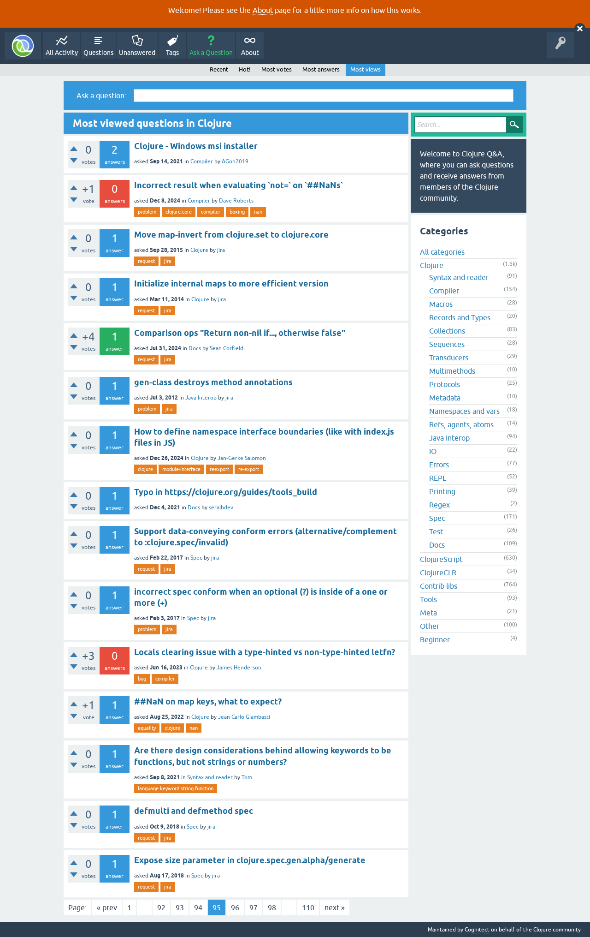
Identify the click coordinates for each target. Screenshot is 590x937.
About (263, 10)
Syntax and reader (210, 777)
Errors (439, 464)
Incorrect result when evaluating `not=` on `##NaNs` (238, 185)
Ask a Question (211, 52)
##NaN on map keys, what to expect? (208, 701)
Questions (98, 52)
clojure (145, 469)
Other (429, 626)
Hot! (245, 69)
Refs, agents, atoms (461, 424)
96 (235, 907)
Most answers (321, 69)
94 (198, 907)
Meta (428, 613)
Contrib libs (438, 586)
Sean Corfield (226, 348)
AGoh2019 (235, 161)
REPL (437, 478)
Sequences (447, 344)
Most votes (276, 69)
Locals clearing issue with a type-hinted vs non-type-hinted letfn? (264, 652)
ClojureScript (441, 559)
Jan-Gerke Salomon (242, 458)
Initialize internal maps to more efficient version (231, 283)
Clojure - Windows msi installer (196, 146)
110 (308, 907)
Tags (172, 52)
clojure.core (178, 212)
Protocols (444, 384)
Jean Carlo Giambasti (244, 717)
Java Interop (201, 397)
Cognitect (477, 929)
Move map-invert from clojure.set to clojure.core (231, 234)
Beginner (435, 639)
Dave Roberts (236, 200)
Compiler (201, 161)
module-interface (181, 469)
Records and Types (459, 317)
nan (258, 212)
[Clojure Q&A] (23, 46)
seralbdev (221, 507)
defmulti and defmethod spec (193, 811)
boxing (237, 212)
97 (253, 907)
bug (142, 678)
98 (272, 907)
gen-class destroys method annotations (213, 382)
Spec (196, 558)
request (146, 261)
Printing (442, 491)
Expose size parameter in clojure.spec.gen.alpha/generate (250, 860)
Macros (441, 304)
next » (334, 907)
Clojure (199, 250)
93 (180, 907)
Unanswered (137, 52)
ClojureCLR (438, 572)
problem (147, 212)
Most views (365, 69)
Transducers (448, 357)
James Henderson (239, 667)
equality (147, 728)
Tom (247, 777)
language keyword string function (175, 788)
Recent (219, 69)
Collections (447, 331)
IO (433, 451)
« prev (107, 907)
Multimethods (452, 371)
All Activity (62, 52)
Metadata (444, 398)
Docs (195, 348)
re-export (248, 469)
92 (161, 907)
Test (436, 531)
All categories (442, 252)
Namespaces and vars (464, 411)
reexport (219, 469)
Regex (439, 505)
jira (221, 250)
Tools (428, 599)
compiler (210, 212)
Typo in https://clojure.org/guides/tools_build (225, 492)
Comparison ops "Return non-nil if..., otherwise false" (239, 333)
